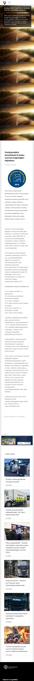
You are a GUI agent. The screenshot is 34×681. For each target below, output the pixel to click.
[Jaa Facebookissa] (11, 422)
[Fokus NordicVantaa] (17, 441)
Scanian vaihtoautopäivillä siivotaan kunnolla (15, 480)
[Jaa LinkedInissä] (17, 422)
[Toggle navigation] (9, 2)
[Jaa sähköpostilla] (24, 422)
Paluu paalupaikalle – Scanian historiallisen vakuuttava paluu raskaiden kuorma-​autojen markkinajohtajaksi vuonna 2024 (17, 547)
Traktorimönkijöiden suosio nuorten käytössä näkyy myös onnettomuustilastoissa (16, 649)
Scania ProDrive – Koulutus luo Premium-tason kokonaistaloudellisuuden (16, 583)
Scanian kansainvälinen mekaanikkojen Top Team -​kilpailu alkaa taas (16, 512)
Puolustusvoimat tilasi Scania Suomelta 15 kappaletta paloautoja (16, 616)
